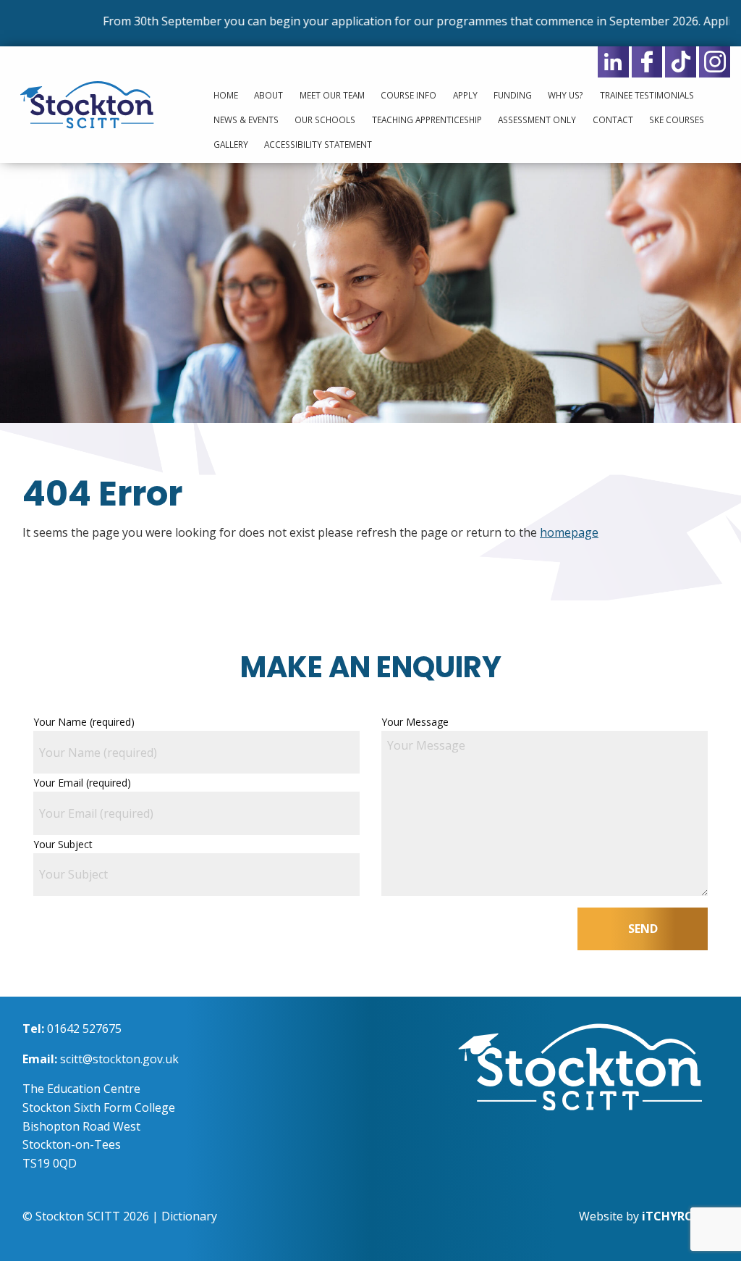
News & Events (246, 119)
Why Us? (565, 95)
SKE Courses (676, 119)
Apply (465, 95)
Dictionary (189, 1216)
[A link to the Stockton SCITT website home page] (580, 1065)
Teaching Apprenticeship (427, 119)
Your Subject (63, 844)
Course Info (408, 95)
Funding (513, 95)
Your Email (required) (82, 782)
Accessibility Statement (318, 144)
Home (225, 95)
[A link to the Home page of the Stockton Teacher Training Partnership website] (92, 104)
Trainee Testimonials (647, 95)
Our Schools (325, 119)
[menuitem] (222, 95)
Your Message (415, 722)
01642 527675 (84, 1028)
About (268, 95)
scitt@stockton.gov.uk (119, 1059)
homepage (569, 532)
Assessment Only (537, 119)
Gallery (230, 144)
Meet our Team (332, 95)
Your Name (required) (84, 722)
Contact (613, 119)
